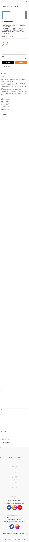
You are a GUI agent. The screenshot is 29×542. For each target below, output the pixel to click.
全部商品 (5, 6)
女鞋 (11, 6)
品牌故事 (14, 468)
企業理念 (14, 472)
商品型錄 (14, 470)
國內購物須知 (14, 479)
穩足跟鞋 (16, 6)
